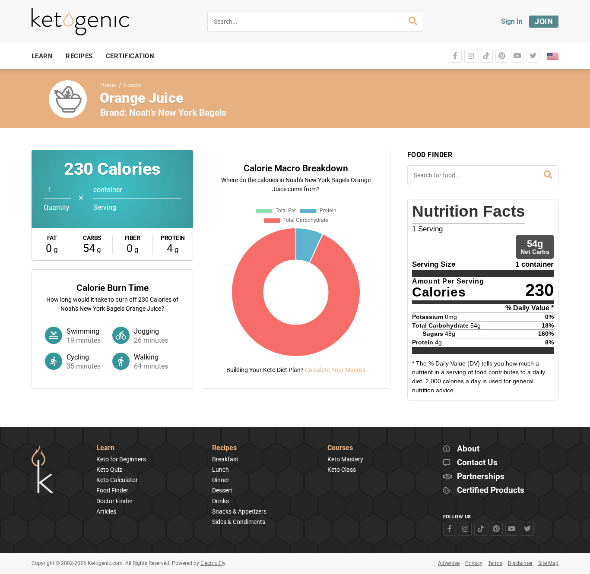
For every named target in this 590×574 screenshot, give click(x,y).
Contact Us (477, 462)
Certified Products (490, 490)
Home (108, 85)
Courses (340, 448)
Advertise (449, 563)
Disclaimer (520, 563)
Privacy (473, 563)
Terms (495, 563)
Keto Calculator (117, 479)
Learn (105, 448)
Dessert (222, 490)
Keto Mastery (345, 459)
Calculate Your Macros (335, 369)
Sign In (512, 21)
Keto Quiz (109, 469)
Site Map (548, 563)
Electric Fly (212, 563)
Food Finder (112, 490)
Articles (106, 511)
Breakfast (225, 459)
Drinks (220, 501)
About (468, 449)
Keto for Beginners (121, 459)
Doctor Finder (114, 501)
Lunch (220, 469)
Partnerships (480, 476)
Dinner (220, 479)
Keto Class (341, 469)
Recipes (224, 448)
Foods (132, 85)
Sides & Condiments (238, 521)
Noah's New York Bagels (177, 112)
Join (544, 21)
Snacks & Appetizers (239, 511)
